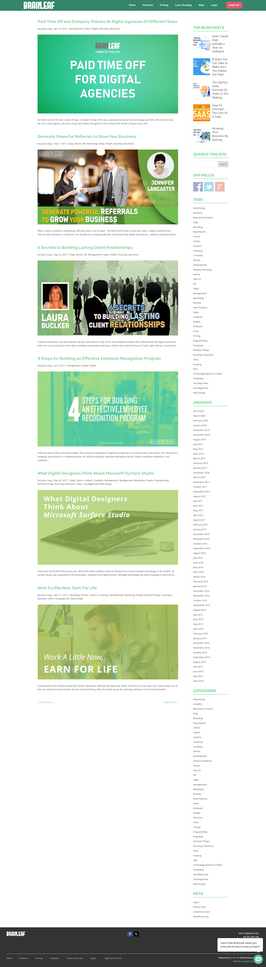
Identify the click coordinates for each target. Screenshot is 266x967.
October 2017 (200, 486)
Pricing (164, 5)
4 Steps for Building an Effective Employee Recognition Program (99, 358)
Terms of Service (74, 958)
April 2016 (198, 571)
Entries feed (199, 907)
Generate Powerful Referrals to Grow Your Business (87, 136)
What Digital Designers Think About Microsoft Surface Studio (96, 473)
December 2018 (201, 472)
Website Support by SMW (246, 961)
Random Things (46, 483)
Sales (79, 483)
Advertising (199, 208)
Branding (75, 595)
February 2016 (200, 581)
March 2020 (199, 415)
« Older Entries (45, 702)
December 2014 (201, 642)
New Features (200, 307)
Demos (196, 260)
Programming (161, 480)
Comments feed (201, 911)
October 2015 (200, 600)
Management (76, 28)
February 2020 (200, 420)
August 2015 (199, 609)
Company (54, 958)
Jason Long (46, 28)
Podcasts (197, 326)
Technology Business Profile (207, 373)
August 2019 (199, 439)
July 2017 (197, 500)
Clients (77, 143)
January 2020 (200, 425)
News (87, 28)
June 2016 (198, 562)
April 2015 (198, 628)
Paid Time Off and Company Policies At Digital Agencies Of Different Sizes (107, 21)
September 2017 (201, 491)
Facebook (198, 186)
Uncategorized (90, 483)
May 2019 (198, 449)
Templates (198, 378)
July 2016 (197, 557)
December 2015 (201, 591)
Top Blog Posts (200, 383)
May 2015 (198, 624)
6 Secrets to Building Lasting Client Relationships (85, 247)
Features (148, 5)
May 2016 (198, 567)
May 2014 (198, 676)
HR (84, 143)
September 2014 (201, 657)
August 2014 (199, 662)
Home (132, 5)
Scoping (197, 364)
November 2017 (201, 482)
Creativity (98, 480)
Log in (196, 902)
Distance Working (202, 269)
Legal (196, 288)
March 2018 (199, 477)
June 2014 (198, 671)
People (94, 28)
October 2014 (200, 652)
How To (197, 279)
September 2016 (201, 548)
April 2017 (198, 515)
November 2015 (201, 595)
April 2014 (198, 680)
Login (214, 5)
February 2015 (200, 633)
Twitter (209, 186)
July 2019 (197, 444)
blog (71, 143)
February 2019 (200, 463)
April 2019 (198, 453)
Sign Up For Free (113, 958)
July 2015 (197, 614)
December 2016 (201, 534)
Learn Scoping (183, 5)
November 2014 (201, 647)
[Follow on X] (136, 933)
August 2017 (199, 496)
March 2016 (199, 576)
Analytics (197, 212)
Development (111, 480)
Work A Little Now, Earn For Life (67, 588)
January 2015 (200, 638)
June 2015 (198, 619)
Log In (93, 958)
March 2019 (199, 458)
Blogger (220, 186)
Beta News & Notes (203, 217)
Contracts (198, 250)
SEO (195, 369)
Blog (201, 5)
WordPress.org (200, 916)
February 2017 (200, 524)
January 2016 (200, 586)
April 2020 (198, 411)
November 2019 (201, 430)
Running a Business (109, 28)
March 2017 (199, 520)
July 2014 (197, 666)
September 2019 (201, 434)
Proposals (198, 345)
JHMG (234, 957)
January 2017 (200, 529)
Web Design (105, 483)
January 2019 (200, 467)
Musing (197, 302)
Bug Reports (199, 231)
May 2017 (198, 510)
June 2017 (198, 505)
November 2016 (201, 538)
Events (196, 274)
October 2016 (200, 543)
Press (196, 331)
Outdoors (198, 317)
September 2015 (201, 605)
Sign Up (234, 5)
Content (88, 480)
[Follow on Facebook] (129, 933)
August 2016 (199, 553)
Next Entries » (171, 702)
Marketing (92, 143)
